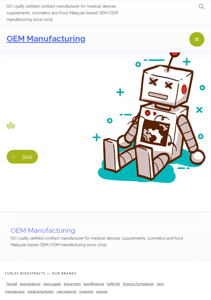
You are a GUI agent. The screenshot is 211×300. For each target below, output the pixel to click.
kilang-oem (72, 283)
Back (26, 156)
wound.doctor (30, 283)
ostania (101, 291)
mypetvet (86, 291)
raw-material (66, 291)
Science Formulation (138, 283)
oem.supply (52, 283)
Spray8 (11, 283)
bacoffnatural (94, 283)
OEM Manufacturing (46, 38)
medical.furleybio (40, 291)
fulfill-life (113, 283)
